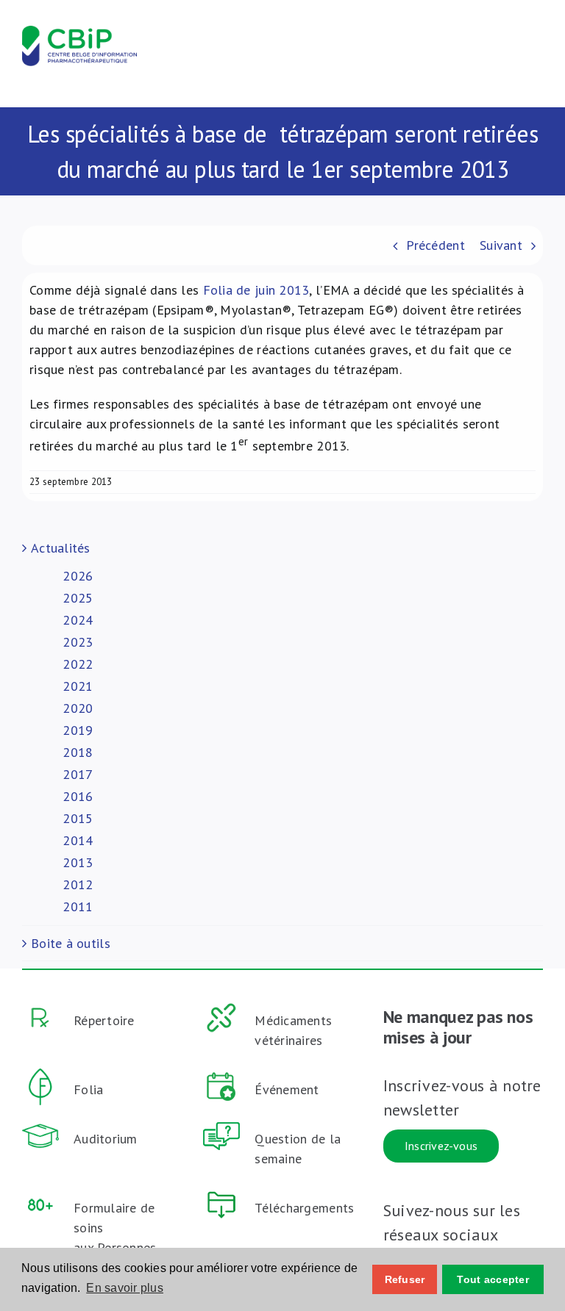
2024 (78, 619)
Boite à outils (70, 943)
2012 (78, 884)
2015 (78, 818)
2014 (78, 840)
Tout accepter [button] (493, 1279)
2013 (78, 862)
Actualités (60, 547)
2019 (78, 730)
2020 (78, 708)
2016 (78, 796)
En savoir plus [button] (124, 1288)
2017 (78, 774)
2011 (78, 906)
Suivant (501, 245)
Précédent (435, 245)
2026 (78, 575)
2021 (78, 686)
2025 (78, 597)
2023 (78, 641)
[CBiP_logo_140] (79, 32)
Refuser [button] (405, 1279)
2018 (78, 752)
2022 (78, 664)
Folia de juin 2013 (256, 289)
